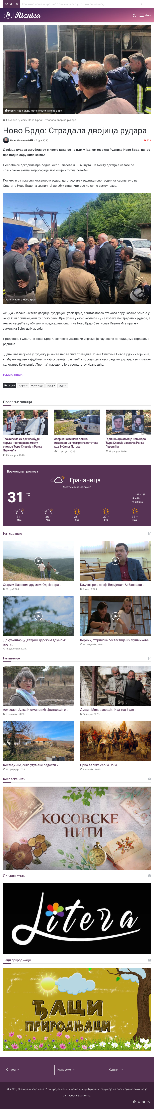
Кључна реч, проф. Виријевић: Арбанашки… (112, 585)
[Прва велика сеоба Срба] (115, 741)
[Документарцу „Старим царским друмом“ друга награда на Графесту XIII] (38, 616)
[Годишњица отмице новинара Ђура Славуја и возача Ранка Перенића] (128, 422)
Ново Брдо (37, 385)
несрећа (23, 385)
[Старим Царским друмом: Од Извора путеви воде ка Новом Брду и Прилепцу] (38, 561)
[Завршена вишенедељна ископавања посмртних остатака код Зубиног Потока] (77, 422)
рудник (63, 385)
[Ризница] (22, 15)
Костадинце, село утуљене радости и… (31, 765)
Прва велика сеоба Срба (98, 765)
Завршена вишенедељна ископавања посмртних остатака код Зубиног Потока (76, 442)
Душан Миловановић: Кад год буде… (108, 710)
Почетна (11, 120)
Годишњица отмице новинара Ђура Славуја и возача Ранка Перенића (126, 442)
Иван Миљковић (20, 140)
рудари (51, 385)
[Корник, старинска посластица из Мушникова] (115, 616)
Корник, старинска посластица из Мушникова (114, 640)
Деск (22, 120)
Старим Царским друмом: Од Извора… (32, 585)
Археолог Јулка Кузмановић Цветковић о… (35, 710)
